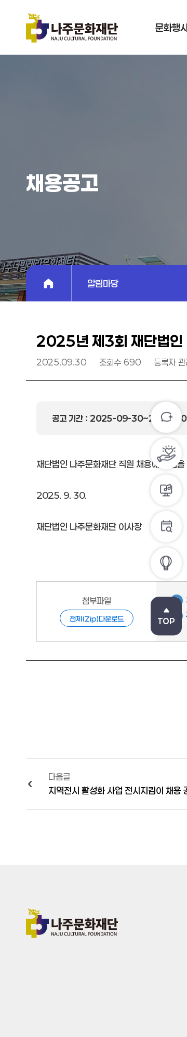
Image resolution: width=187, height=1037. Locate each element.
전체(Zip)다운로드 (97, 618)
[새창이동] (166, 563)
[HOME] (49, 283)
